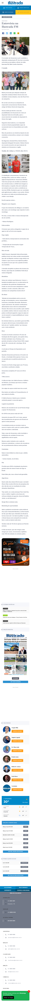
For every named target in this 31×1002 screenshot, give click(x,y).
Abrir (25, 826)
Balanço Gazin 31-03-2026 (8, 830)
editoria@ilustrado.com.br (14, 949)
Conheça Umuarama (23, 890)
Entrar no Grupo (8, 997)
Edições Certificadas (24, 7)
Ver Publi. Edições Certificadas (15, 851)
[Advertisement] (15, 585)
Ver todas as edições (15, 681)
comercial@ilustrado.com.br (14, 983)
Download (24, 862)
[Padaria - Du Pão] (15, 552)
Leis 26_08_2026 (6, 866)
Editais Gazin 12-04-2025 (7, 847)
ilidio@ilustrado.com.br (13, 971)
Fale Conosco (23, 887)
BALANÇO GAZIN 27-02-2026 (8, 834)
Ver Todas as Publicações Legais (15, 875)
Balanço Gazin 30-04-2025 (8, 843)
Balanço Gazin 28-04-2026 (8, 826)
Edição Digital (8, 7)
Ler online (15, 678)
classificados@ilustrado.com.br (15, 960)
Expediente (7, 890)
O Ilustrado (7, 887)
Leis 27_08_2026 (6, 862)
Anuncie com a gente (24, 12)
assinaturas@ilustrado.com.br (15, 937)
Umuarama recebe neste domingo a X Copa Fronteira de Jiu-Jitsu (15, 617)
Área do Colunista (15, 893)
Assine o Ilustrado (9, 12)
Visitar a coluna (17, 731)
